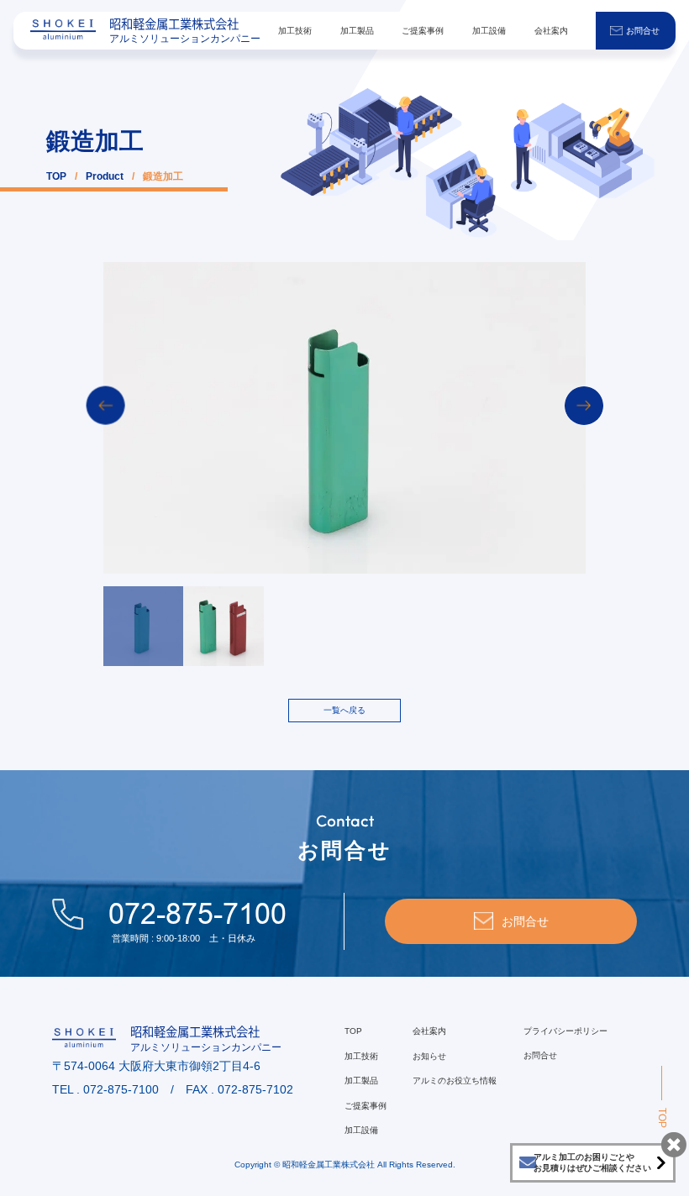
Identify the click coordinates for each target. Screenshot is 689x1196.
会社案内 (551, 30)
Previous (106, 405)
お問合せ (643, 30)
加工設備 (489, 30)
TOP (56, 176)
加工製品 (357, 30)
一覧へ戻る (344, 710)
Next (584, 405)
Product (105, 176)
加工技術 (295, 30)
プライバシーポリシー (565, 1031)
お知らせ (429, 1056)
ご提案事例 (423, 30)
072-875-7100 (197, 914)
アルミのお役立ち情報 (455, 1080)
